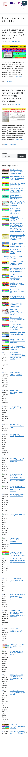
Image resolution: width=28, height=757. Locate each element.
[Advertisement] (14, 745)
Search (4, 153)
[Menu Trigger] (24, 3)
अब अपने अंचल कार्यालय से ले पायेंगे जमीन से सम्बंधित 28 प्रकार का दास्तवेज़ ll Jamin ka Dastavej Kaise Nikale (14, 95)
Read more (18, 76)
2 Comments (8, 81)
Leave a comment (10, 144)
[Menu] (23, 9)
